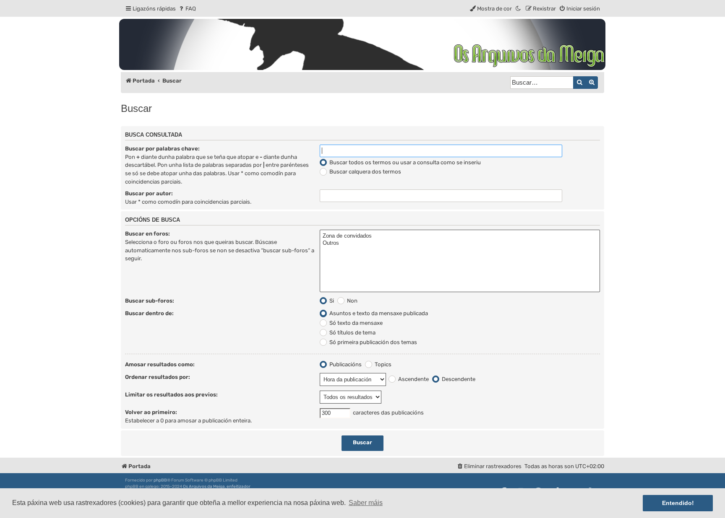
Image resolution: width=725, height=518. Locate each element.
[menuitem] (187, 9)
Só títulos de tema (352, 332)
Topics (382, 364)
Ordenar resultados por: (157, 377)
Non (351, 301)
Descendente (458, 379)
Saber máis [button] (366, 502)
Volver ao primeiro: (151, 412)
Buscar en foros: (147, 234)
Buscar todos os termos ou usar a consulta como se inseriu (404, 162)
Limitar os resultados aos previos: (171, 394)
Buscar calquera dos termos (364, 171)
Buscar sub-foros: (149, 301)
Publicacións (345, 364)
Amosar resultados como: (160, 364)
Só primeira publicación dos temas (372, 342)
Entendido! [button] (678, 503)
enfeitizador (238, 486)
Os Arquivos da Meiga (204, 486)
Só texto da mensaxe (355, 323)
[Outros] (460, 243)
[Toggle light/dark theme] (518, 9)
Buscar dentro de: (149, 313)
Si (331, 301)
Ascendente (413, 379)
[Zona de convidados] (460, 236)
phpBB (160, 480)
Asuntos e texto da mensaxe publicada (378, 313)
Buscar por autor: (149, 193)
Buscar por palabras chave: (162, 148)
